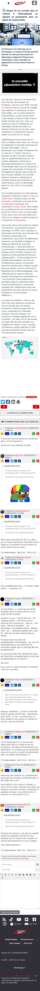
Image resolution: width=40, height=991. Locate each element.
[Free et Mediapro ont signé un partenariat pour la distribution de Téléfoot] (4, 407)
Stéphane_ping (22, 557)
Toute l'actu (22, 976)
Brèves (31, 976)
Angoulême (20, 220)
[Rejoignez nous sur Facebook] (34, 919)
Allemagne (9, 204)
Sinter (18, 765)
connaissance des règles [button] (20, 858)
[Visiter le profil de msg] (2, 599)
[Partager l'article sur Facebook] (8, 403)
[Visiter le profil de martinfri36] (2, 429)
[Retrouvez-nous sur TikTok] (11, 919)
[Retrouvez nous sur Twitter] (27, 919)
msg (17, 598)
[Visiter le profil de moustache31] (2, 511)
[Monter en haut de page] (19, 433)
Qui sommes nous (27, 939)
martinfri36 (20, 428)
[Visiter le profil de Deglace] (2, 732)
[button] (2, 874)
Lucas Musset (32, 397)
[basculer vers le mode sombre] (9, 3)
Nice (5, 215)
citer (7, 434)
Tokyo (32, 196)
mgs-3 (18, 455)
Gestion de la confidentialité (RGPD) (14, 953)
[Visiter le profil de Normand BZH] (2, 805)
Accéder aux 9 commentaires (20, 413)
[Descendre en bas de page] (15, 433)
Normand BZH (21, 804)
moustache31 (21, 511)
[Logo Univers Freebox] (20, 3)
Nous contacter (15, 943)
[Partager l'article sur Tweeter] (3, 403)
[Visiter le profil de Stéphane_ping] (2, 558)
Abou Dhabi (20, 207)
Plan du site (28, 943)
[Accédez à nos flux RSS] (4, 919)
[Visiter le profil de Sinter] (2, 765)
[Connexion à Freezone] (34, 3)
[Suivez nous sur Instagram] (5, 924)
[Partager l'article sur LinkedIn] (13, 403)
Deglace (19, 731)
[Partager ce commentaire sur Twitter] (12, 433)
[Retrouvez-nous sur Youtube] (19, 919)
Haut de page (19, 968)
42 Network (7, 107)
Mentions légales (11, 939)
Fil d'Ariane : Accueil (8, 976)
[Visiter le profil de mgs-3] (2, 456)
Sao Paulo (7, 198)
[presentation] (1, 875)
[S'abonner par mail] (18, 403)
